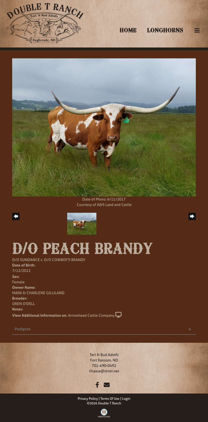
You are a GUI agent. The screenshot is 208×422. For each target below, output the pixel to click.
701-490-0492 (104, 365)
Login (126, 398)
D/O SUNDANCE (26, 259)
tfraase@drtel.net (104, 370)
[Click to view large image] (104, 126)
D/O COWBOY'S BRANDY (64, 259)
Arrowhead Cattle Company (91, 315)
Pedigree (23, 328)
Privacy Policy (88, 398)
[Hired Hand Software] (104, 412)
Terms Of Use (109, 398)
